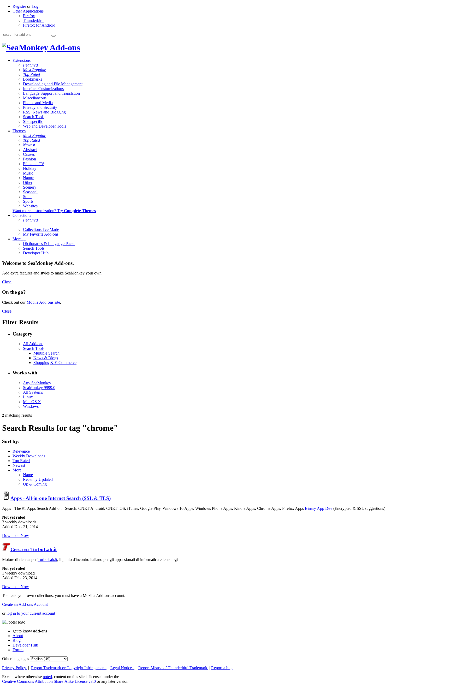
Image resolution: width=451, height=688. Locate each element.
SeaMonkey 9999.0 (39, 387)
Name (28, 474)
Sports (28, 201)
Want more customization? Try (54, 210)
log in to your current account (31, 613)
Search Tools (33, 117)
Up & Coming (35, 484)
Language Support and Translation (51, 93)
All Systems (33, 392)
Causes (29, 154)
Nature (28, 178)
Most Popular (34, 70)
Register (19, 6)
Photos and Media (38, 102)
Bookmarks (32, 79)
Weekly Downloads (29, 456)
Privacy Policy (14, 668)
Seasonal (30, 192)
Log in (37, 6)
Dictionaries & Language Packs (49, 243)
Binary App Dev (318, 508)
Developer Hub (36, 253)
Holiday (29, 168)
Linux (28, 397)
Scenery (29, 187)
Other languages (15, 658)
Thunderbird (33, 20)
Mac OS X (32, 401)
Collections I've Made (41, 229)
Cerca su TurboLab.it (33, 549)
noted (47, 676)
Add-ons (64, 47)
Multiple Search (46, 353)
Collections (22, 215)
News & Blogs (45, 358)
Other (27, 182)
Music (28, 173)
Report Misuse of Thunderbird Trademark (173, 668)
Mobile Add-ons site (43, 302)
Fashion (29, 159)
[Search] (53, 36)
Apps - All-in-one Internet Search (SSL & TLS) (60, 498)
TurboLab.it (47, 559)
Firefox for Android (39, 25)
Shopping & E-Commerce (54, 362)
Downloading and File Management (52, 84)
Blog (17, 640)
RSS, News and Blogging (44, 112)
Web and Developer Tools (44, 126)
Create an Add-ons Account (25, 604)
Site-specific (33, 121)
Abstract (30, 149)
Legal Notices (122, 668)
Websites (30, 206)
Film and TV (33, 163)
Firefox (29, 16)
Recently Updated (38, 479)
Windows (31, 406)
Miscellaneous (34, 98)
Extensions (22, 60)
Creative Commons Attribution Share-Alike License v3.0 (49, 681)
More (17, 470)
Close (6, 282)
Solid (27, 196)
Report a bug (222, 668)
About (18, 635)
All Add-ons (33, 344)
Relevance (21, 451)
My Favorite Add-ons (40, 234)
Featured (30, 65)
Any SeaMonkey (37, 383)
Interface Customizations (43, 88)
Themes (19, 131)
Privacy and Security (40, 107)
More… (19, 239)
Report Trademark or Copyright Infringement (68, 668)
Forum (18, 650)
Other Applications (28, 11)
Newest (29, 145)
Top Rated (31, 74)
